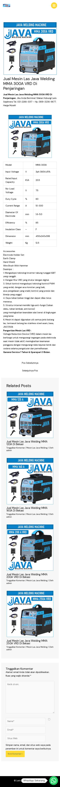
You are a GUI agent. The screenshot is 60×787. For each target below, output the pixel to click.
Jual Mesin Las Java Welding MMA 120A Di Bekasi (26, 443)
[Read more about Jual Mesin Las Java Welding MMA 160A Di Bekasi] (29, 481)
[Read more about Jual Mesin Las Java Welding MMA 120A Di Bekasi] (29, 414)
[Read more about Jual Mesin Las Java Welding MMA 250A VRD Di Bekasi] (29, 613)
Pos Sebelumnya (30, 363)
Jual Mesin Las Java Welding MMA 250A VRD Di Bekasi (26, 642)
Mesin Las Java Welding (37, 448)
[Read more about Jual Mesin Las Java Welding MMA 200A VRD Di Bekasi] (29, 547)
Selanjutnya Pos (30, 370)
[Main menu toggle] (54, 5)
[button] (53, 780)
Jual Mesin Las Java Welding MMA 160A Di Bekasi (26, 509)
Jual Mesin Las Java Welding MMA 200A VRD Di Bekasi (26, 576)
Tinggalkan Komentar (15, 448)
